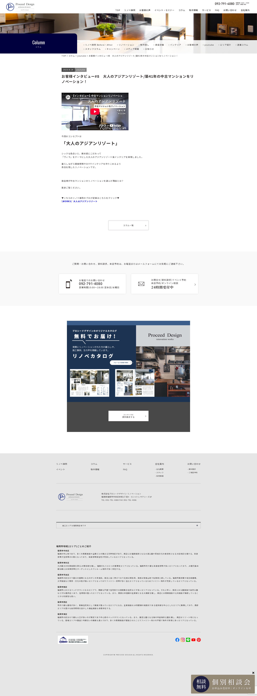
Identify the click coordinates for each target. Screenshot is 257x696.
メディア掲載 (132, 48)
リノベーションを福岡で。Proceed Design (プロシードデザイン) (20, 7)
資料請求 (192, 469)
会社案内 (245, 10)
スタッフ (160, 472)
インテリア (175, 44)
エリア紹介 (225, 44)
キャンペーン (113, 48)
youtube (209, 44)
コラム (182, 10)
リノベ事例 (129, 10)
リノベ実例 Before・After (99, 44)
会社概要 (160, 469)
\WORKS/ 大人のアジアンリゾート (80, 201)
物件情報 (193, 10)
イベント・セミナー (164, 10)
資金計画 (159, 44)
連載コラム (242, 44)
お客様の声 (144, 10)
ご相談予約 (193, 472)
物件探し (144, 44)
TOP (117, 10)
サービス (206, 10)
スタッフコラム (93, 48)
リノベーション (126, 44)
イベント (60, 469)
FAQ (217, 10)
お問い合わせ (230, 10)
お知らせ (149, 48)
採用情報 (160, 476)
